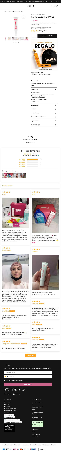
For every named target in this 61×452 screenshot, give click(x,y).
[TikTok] (15, 389)
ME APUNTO (27, 384)
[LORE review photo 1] (45, 215)
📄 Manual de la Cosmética (12, 420)
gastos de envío (45, 23)
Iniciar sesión (7, 402)
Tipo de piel (34, 105)
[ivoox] (23, 389)
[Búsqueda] (52, 6)
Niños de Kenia (8, 413)
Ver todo (10, 11)
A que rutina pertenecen (38, 117)
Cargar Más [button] (30, 355)
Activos (33, 109)
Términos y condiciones (49, 445)
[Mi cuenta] (54, 6)
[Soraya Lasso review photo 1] (15, 271)
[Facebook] (5, 389)
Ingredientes (35, 121)
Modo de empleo (36, 113)
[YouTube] (12, 389)
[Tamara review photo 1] (45, 272)
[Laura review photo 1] (15, 213)
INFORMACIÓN (8, 399)
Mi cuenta (6, 404)
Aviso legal (25, 445)
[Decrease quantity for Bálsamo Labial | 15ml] (32, 36)
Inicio (5, 11)
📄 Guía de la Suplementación (12, 422)
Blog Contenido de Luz (10, 410)
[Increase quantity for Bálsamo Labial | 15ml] (36, 36)
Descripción (35, 81)
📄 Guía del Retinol (9, 417)
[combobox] (6, 376)
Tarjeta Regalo (8, 406)
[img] (6, 192)
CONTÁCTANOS (36, 399)
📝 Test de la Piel (9, 415)
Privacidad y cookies (35, 445)
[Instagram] (8, 389)
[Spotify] (19, 389)
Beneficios (34, 89)
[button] (35, 31)
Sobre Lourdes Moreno (10, 408)
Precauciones (35, 125)
